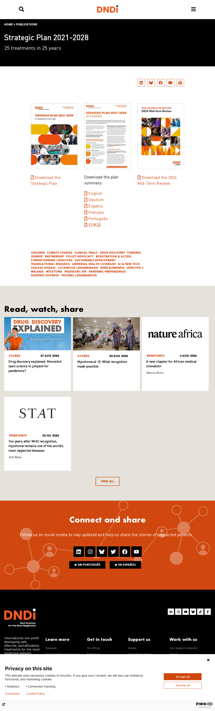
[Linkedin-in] (171, 612)
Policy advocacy (79, 256)
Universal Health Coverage (94, 264)
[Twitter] (113, 551)
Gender (36, 256)
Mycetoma (54, 271)
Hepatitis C (135, 267)
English (95, 194)
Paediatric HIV (75, 271)
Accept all (183, 676)
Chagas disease (43, 267)
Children (38, 252)
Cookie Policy (35, 693)
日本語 (94, 225)
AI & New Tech (129, 264)
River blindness (112, 267)
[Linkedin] (78, 551)
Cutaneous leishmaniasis (78, 267)
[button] (141, 83)
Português (98, 219)
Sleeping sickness (45, 275)
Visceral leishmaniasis (79, 275)
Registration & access (113, 256)
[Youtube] (136, 551)
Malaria (37, 271)
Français (96, 213)
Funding (134, 252)
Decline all (183, 685)
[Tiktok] (200, 612)
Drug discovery (112, 252)
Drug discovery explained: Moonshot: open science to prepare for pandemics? (35, 366)
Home (8, 24)
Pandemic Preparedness (107, 271)
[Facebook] (125, 551)
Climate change (59, 252)
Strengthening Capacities (51, 260)
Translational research (50, 264)
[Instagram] (90, 551)
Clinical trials (86, 252)
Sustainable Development (95, 260)
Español (95, 206)
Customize (12, 693)
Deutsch (96, 200)
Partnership (54, 256)
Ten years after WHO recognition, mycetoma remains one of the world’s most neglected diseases (35, 446)
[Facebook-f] (208, 612)
